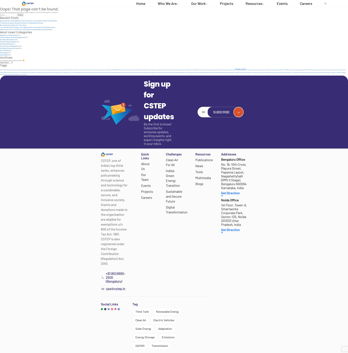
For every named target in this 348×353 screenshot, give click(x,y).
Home (140, 3)
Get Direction (230, 193)
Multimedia (203, 178)
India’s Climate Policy (25, 72)
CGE (161, 69)
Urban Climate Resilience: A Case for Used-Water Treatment (333, 72)
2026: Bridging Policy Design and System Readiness (11, 69)
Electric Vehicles (163, 320)
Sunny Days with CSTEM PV (265, 72)
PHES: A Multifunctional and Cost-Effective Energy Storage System (136, 72)
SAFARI (201, 72)
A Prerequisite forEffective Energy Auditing (91, 69)
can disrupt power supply (155, 69)
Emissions (168, 337)
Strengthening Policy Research (246, 72)
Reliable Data (179, 72)
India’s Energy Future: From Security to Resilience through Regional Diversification (26, 29)
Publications (204, 160)
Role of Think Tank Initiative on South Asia (191, 72)
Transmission (160, 345)
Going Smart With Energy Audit (327, 69)
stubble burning (256, 72)
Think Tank (142, 311)
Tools (199, 172)
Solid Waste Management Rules (223, 72)
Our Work (198, 3)
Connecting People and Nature (208, 69)
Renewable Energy (167, 311)
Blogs (199, 184)
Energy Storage (145, 337)
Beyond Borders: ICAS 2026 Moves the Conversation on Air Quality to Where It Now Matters (28, 21)
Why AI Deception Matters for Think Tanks (13, 25)
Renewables (4, 52)
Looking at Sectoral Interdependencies (52, 72)
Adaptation (165, 328)
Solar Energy (143, 328)
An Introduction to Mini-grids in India (74, 69)
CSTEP (216, 69)
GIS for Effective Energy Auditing (313, 69)
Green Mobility (4, 50)
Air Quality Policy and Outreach (9, 48)
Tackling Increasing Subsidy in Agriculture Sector (281, 72)
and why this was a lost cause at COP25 (58, 69)
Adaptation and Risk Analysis (9, 35)
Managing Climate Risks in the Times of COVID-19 (86, 72)
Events (282, 3)
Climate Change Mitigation (8, 42)
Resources (254, 3)
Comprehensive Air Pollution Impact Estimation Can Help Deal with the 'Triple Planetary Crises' (182, 69)
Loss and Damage (65, 72)
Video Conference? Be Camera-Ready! (8, 74)
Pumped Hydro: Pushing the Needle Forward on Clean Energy (163, 72)
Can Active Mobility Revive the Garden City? (140, 69)
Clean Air (140, 320)
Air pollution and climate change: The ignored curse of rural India (35, 69)
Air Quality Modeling (6, 44)
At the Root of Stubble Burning (107, 69)
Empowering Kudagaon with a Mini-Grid (226, 69)
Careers (306, 3)
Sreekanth (237, 72)
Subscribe (221, 112)
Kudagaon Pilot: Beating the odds (37, 72)
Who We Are (167, 3)
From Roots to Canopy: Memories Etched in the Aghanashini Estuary (21, 23)
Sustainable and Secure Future (174, 196)
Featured (240, 69)
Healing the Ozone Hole (339, 69)
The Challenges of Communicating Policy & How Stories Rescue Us (306, 72)
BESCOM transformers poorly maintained (122, 69)
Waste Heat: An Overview (21, 74)
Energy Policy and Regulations (9, 46)
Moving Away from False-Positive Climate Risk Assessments (109, 72)
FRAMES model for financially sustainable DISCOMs (295, 69)
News (199, 166)
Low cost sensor (72, 72)
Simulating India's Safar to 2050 (209, 72)
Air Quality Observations (7, 39)
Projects (226, 3)
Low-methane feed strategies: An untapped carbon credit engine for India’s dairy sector (27, 27)
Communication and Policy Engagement (12, 37)
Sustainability (4, 55)
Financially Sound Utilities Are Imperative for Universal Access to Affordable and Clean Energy (265, 69)
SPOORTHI (232, 72)
